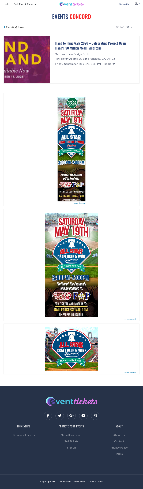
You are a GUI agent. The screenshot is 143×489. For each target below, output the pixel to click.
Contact (119, 441)
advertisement (79, 203)
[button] (6, 4)
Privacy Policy (119, 447)
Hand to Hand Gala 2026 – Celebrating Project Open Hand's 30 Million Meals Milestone (90, 46)
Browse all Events (24, 435)
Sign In (71, 447)
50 (128, 27)
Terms (119, 454)
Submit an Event (71, 435)
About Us (119, 435)
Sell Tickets (71, 441)
